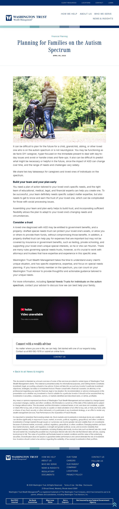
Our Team (72, 457)
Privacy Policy (75, 474)
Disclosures (87, 485)
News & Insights (103, 18)
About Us (86, 14)
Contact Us (98, 457)
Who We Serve (103, 14)
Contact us (59, 357)
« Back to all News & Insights (28, 371)
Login (110, 3)
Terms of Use (69, 485)
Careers (71, 460)
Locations (86, 3)
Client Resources (68, 3)
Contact (99, 3)
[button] (93, 465)
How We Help (69, 14)
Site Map (79, 485)
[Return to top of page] (115, 504)
